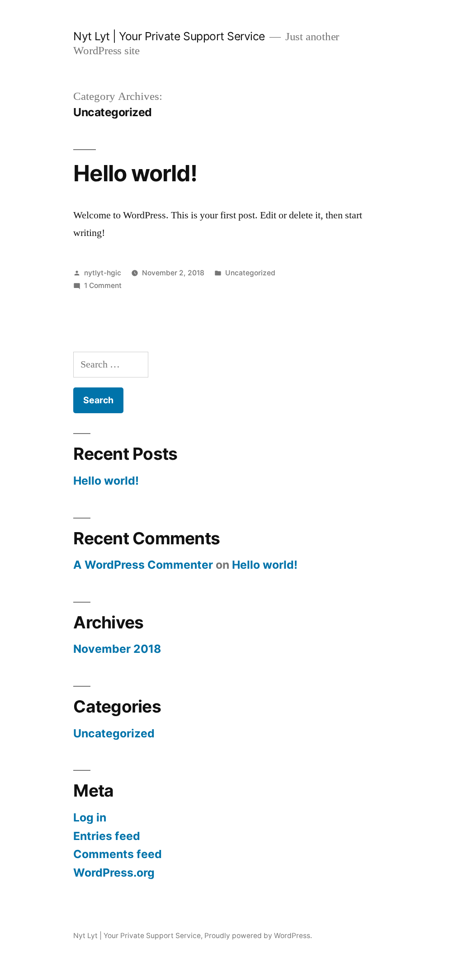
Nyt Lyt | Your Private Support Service (169, 36)
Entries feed (106, 836)
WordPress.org (114, 872)
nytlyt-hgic (102, 273)
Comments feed (117, 854)
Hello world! (135, 173)
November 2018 (117, 649)
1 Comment (103, 285)
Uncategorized (250, 273)
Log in (89, 817)
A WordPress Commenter (143, 564)
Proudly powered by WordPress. (258, 935)
